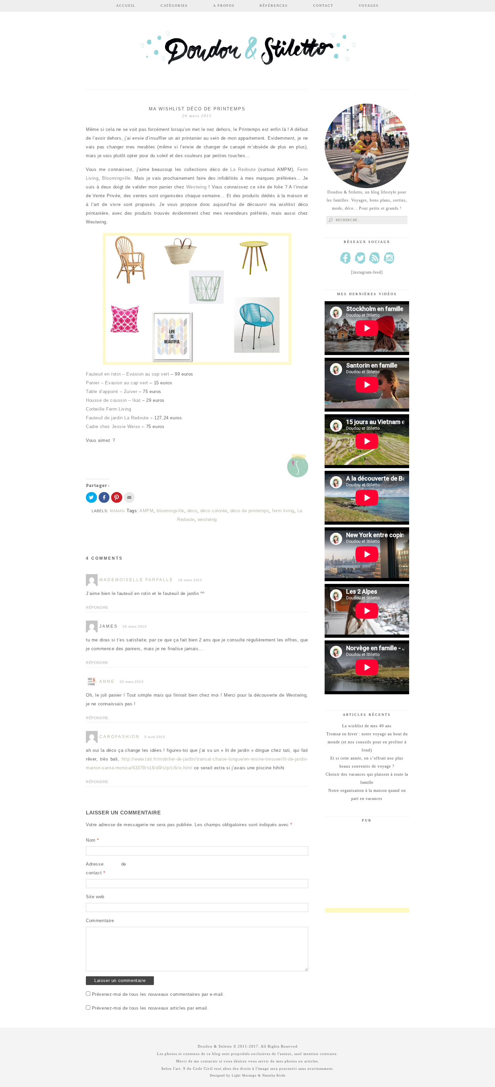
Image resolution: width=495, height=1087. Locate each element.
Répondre (97, 607)
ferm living (283, 510)
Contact (323, 5)
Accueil (125, 5)
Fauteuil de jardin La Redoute (118, 417)
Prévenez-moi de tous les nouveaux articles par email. (150, 1008)
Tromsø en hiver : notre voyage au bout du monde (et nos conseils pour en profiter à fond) (367, 742)
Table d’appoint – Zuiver (112, 391)
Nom (92, 840)
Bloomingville (116, 178)
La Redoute (243, 169)
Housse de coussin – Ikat (114, 400)
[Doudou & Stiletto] (247, 51)
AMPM (146, 510)
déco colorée (213, 510)
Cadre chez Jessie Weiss (113, 426)
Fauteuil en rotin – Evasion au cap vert (128, 374)
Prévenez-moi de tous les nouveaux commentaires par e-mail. (158, 994)
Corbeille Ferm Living (109, 409)
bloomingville (170, 510)
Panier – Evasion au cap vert (118, 382)
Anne (107, 681)
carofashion (119, 736)
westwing (207, 519)
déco (192, 510)
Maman (117, 511)
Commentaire (100, 920)
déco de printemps (249, 510)
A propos (224, 5)
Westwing (196, 186)
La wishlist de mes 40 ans (367, 726)
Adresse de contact (106, 868)
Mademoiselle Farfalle (136, 579)
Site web (95, 896)
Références (274, 5)
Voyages (369, 5)
